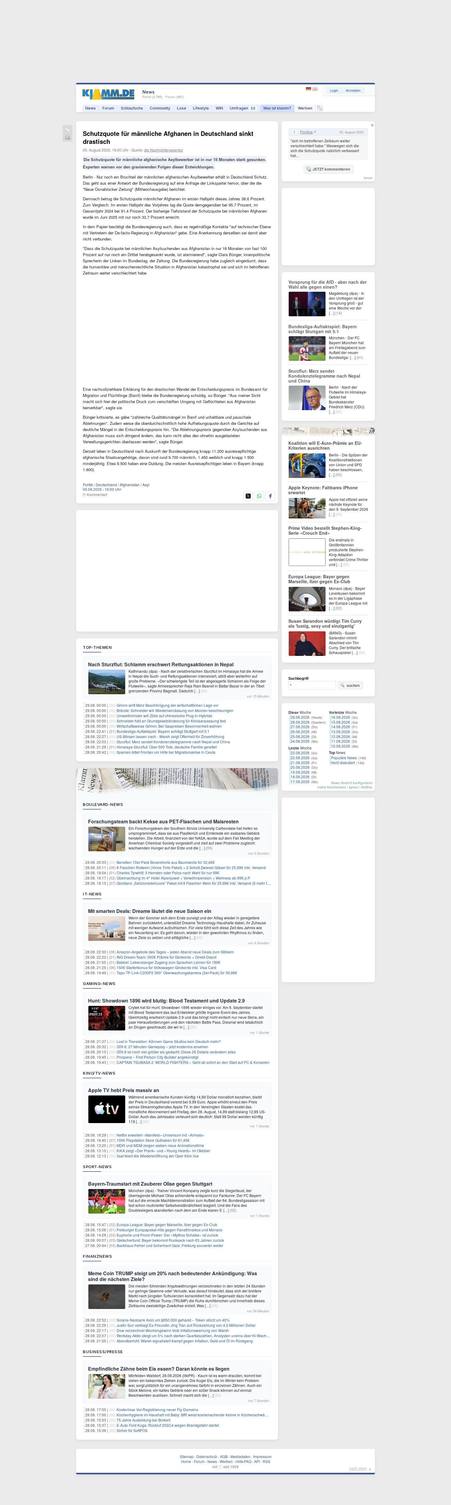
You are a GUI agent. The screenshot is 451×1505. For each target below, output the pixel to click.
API (257, 1461)
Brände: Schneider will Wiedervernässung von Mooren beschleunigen (175, 710)
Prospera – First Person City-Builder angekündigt (157, 1057)
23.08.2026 (300, 752)
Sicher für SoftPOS (132, 1430)
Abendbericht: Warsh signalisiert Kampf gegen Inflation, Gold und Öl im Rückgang (185, 1340)
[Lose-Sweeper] (320, 109)
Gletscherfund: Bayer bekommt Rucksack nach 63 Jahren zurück (170, 1240)
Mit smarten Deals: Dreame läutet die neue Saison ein (149, 910)
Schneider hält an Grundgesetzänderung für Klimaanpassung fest (171, 720)
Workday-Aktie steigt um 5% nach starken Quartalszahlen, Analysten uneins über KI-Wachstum (195, 1335)
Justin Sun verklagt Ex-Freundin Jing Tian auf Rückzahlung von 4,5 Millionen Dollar (186, 1325)
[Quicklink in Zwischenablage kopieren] (67, 130)
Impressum (262, 1456)
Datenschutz (206, 1456)
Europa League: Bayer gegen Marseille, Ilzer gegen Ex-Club (167, 1224)
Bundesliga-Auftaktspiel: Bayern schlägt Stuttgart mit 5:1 (163, 731)
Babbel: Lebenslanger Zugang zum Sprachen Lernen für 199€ (168, 962)
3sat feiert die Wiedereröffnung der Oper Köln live (158, 1155)
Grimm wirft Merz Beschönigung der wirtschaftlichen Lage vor (167, 705)
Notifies (366, 786)
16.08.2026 (340, 717)
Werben (305, 108)
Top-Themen (97, 647)
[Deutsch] (309, 89)
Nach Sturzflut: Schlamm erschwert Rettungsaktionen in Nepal (160, 664)
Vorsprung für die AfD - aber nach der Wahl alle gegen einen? (327, 284)
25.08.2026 (300, 736)
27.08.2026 (300, 726)
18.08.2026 (300, 776)
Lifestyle (201, 108)
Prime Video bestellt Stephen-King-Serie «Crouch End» (325, 530)
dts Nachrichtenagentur (163, 149)
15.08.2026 (340, 722)
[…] (197, 690)
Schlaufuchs (132, 108)
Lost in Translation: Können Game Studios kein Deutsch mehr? (169, 1041)
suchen (353, 685)
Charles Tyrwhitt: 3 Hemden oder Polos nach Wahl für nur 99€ (168, 872)
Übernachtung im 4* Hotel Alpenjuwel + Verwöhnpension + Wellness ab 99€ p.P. (183, 877)
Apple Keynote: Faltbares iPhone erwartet (323, 489)
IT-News (92, 893)
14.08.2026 (340, 726)
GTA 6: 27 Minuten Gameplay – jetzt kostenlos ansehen (162, 1046)
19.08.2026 (300, 772)
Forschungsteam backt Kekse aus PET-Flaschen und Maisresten (163, 821)
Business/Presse (103, 1351)
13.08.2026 (340, 731)
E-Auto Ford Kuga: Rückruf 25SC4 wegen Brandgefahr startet (168, 1425)
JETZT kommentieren (331, 169)
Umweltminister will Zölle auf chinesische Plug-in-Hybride (164, 715)
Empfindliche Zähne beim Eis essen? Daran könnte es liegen (158, 1368)
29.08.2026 (300, 717)
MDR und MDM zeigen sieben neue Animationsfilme (160, 1145)
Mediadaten (240, 1456)
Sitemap (187, 1456)
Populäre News (344, 757)
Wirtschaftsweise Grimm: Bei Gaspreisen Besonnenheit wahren (169, 726)
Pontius (306, 131)
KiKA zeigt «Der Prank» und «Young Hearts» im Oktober (163, 1150)
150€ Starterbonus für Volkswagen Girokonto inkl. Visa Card (166, 967)
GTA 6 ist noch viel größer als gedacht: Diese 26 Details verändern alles (176, 1051)
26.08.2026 (300, 731)
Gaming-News (99, 983)
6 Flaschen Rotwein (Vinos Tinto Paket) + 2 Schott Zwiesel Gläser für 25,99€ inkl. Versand (191, 867)
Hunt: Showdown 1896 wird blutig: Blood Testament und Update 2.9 (166, 1000)
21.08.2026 (300, 762)
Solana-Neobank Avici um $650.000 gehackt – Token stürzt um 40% (173, 1319)
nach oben (358, 1468)
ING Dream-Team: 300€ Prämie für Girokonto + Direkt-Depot (166, 957)
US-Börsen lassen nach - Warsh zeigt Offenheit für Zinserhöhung (170, 736)
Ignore (353, 786)
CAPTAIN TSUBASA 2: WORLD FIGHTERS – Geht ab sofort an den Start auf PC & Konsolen (193, 1062)
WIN (219, 108)
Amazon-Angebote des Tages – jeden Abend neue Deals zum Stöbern (175, 951)
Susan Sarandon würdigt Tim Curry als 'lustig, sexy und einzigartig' (325, 623)
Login (334, 90)
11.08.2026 (340, 741)
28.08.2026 (300, 722)
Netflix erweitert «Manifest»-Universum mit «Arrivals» (161, 1134)
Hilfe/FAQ (243, 1461)
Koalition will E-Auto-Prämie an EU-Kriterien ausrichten (325, 445)
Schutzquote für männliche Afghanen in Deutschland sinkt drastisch (168, 137)
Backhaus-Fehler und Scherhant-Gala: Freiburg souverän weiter (170, 1245)
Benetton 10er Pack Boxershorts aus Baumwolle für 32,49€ (166, 862)
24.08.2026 (300, 741)
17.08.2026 (300, 781)
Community (160, 108)
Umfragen (243, 108)
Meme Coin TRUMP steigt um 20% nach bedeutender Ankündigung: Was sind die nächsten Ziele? (172, 1276)
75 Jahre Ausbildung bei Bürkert (143, 1419)
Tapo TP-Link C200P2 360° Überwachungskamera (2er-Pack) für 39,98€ (177, 972)
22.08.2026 (300, 757)
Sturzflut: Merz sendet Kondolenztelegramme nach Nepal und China (173, 741)
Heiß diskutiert (343, 762)
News (90, 108)
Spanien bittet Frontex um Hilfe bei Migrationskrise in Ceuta (166, 752)
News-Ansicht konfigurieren (351, 782)
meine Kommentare (331, 786)
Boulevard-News (103, 804)
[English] (315, 89)
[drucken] (67, 137)
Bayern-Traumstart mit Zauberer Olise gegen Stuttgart (150, 1183)
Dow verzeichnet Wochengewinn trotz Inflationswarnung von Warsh (173, 1330)
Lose (181, 108)
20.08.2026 (300, 767)
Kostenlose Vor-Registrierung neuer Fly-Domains (157, 1409)
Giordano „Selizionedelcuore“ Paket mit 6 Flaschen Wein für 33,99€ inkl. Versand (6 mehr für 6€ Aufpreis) (204, 883)
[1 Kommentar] (95, 494)
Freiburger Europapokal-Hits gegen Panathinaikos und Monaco (169, 1229)
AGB (224, 1456)
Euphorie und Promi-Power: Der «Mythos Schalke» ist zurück (167, 1234)
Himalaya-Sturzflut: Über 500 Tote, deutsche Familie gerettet (167, 746)
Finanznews (97, 1256)
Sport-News (97, 1166)
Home (186, 1461)
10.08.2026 (340, 746)
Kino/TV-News (99, 1073)
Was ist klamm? (277, 108)
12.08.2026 (340, 736)
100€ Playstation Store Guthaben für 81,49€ (153, 1140)
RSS (266, 1461)
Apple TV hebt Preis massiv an (123, 1090)
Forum (108, 108)
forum (368, 177)
